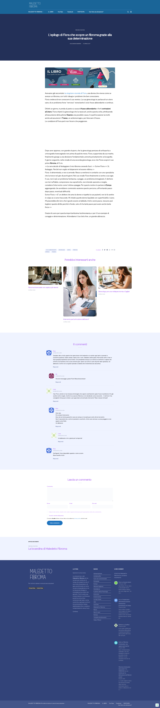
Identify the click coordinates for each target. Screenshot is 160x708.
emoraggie (62, 250)
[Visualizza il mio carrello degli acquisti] (131, 12)
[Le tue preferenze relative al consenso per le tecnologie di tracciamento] (157, 705)
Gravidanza (97, 589)
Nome (48, 503)
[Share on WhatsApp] (109, 249)
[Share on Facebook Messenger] (107, 249)
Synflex (127, 625)
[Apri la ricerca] (128, 12)
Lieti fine (96, 604)
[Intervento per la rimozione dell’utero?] (80, 291)
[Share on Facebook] (102, 249)
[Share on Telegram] (111, 249)
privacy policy (77, 518)
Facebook (70, 12)
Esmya (95, 584)
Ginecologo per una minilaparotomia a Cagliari (114, 291)
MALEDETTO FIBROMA (35, 12)
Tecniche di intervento (100, 617)
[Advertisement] (80, 137)
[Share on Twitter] (104, 249)
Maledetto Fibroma (99, 607)
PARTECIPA (81, 12)
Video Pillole (97, 620)
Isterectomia (97, 597)
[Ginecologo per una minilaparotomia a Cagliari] (115, 277)
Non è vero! (97, 612)
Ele (56, 374)
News (95, 610)
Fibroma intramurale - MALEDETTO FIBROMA (125, 669)
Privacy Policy (32, 588)
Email (71, 503)
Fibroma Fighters (80, 30)
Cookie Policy (40, 588)
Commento (50, 486)
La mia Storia (97, 599)
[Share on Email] (114, 249)
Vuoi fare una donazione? (96, 12)
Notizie (96, 615)
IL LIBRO (50, 12)
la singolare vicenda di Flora (76, 93)
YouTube (60, 12)
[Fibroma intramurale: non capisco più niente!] (45, 275)
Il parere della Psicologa (101, 592)
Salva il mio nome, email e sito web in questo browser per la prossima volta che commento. (75, 512)
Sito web (94, 503)
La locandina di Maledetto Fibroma (47, 548)
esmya (68, 250)
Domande (96, 581)
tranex (54, 252)
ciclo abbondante (51, 250)
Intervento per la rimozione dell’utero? (76, 319)
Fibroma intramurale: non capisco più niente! (43, 287)
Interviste (96, 594)
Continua (75, 611)
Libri (95, 602)
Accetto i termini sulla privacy (56, 515)
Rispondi (55, 367)
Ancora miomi (127, 582)
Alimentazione (98, 573)
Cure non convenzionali (100, 579)
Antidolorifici (97, 576)
